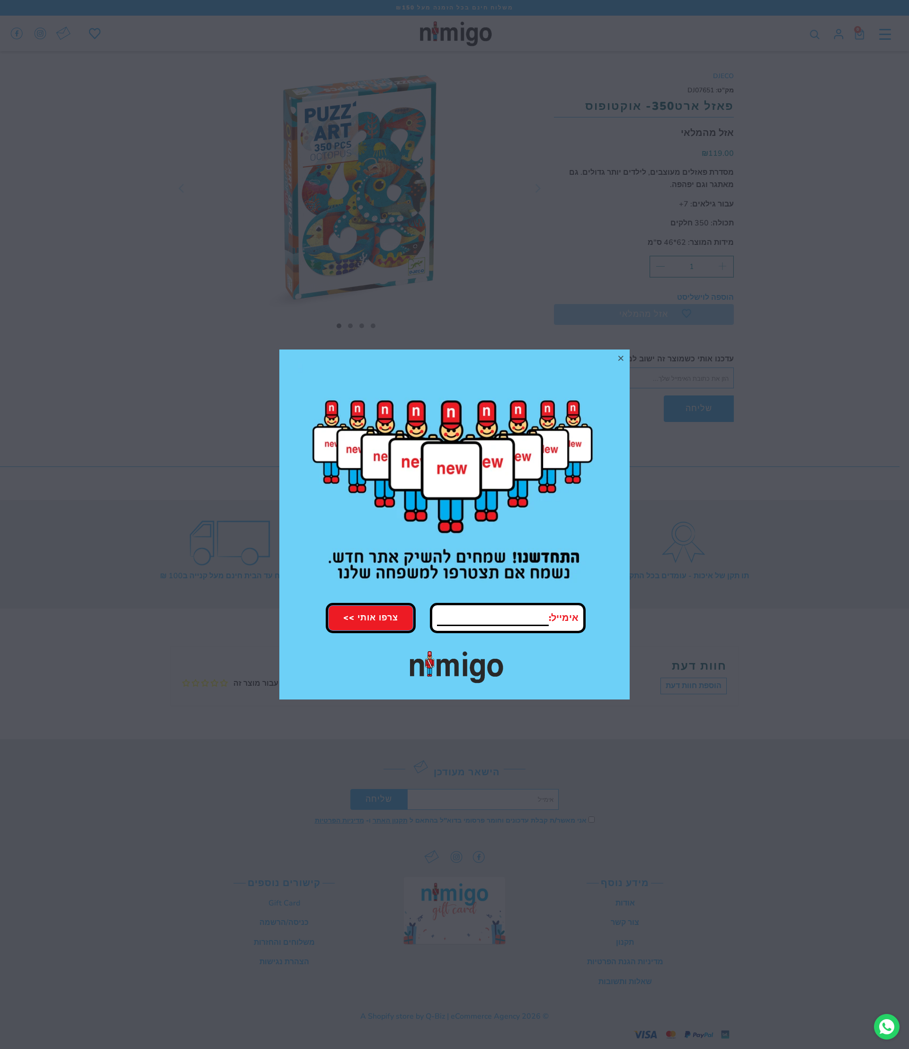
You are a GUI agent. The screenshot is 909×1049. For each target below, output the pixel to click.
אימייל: (564, 617)
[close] (621, 358)
